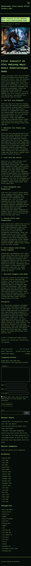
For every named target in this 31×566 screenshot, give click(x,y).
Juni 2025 (5, 462)
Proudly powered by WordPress (10, 561)
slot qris (5, 539)
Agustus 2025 (6, 458)
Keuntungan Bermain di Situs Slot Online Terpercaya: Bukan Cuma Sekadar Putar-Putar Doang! (15, 440)
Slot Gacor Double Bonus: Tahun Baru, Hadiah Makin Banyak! (7, 351)
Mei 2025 (5, 465)
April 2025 (5, 467)
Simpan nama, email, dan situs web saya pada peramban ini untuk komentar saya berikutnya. (14, 398)
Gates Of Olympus (7, 518)
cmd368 (4, 516)
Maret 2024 (5, 497)
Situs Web (4, 393)
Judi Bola (5, 521)
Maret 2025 (5, 469)
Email (3, 389)
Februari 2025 (6, 471)
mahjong (24, 337)
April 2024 (5, 494)
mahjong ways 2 (24, 340)
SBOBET (4, 525)
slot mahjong (5, 342)
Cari (2, 410)
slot (3, 528)
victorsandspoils (6, 26)
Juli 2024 (5, 487)
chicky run (5, 514)
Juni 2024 (5, 490)
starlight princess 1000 (10, 548)
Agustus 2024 (6, 485)
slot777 (4, 541)
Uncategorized (12, 337)
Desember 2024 (6, 476)
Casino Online (6, 512)
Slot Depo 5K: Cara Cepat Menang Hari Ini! (15, 435)
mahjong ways (14, 340)
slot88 (4, 544)
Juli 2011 (5, 501)
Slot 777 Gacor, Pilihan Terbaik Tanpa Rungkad (23, 351)
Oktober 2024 (6, 481)
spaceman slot (6, 546)
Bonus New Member (7, 509)
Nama (3, 385)
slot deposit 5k (7, 534)
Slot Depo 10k (6, 532)
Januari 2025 (6, 474)
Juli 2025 (5, 460)
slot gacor (5, 537)
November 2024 (6, 478)
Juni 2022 (5, 499)
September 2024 (7, 483)
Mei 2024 (5, 492)
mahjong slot (14, 83)
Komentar (5, 366)
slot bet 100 (6, 530)
